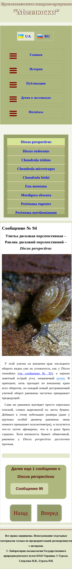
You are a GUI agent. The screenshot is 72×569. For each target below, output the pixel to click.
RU (47, 36)
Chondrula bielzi (36, 177)
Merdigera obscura (36, 195)
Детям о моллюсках (36, 97)
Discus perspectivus (36, 142)
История (36, 69)
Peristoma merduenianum (36, 212)
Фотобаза (36, 112)
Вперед (49, 513)
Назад (21, 513)
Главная (36, 55)
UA (28, 36)
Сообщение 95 (29, 488)
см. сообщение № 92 (35, 373)
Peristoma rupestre (36, 204)
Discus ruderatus (36, 151)
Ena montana (36, 186)
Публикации (36, 83)
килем (60, 378)
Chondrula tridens (36, 160)
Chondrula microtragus (36, 169)
